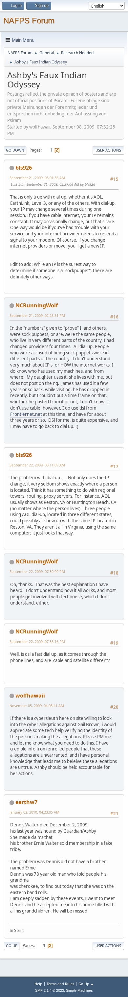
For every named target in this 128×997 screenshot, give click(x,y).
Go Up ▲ (86, 983)
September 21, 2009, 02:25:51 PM (37, 315)
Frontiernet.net (26, 414)
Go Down (15, 150)
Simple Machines (79, 990)
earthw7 (26, 802)
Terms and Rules (60, 983)
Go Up (11, 945)
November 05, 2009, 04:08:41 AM (37, 705)
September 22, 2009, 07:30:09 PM (37, 571)
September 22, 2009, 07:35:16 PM (37, 641)
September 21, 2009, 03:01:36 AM (37, 177)
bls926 (23, 167)
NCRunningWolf (36, 305)
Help (38, 983)
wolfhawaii (30, 695)
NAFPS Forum (28, 20)
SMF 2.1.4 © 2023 (49, 990)
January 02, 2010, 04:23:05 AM (34, 812)
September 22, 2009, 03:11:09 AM (37, 465)
